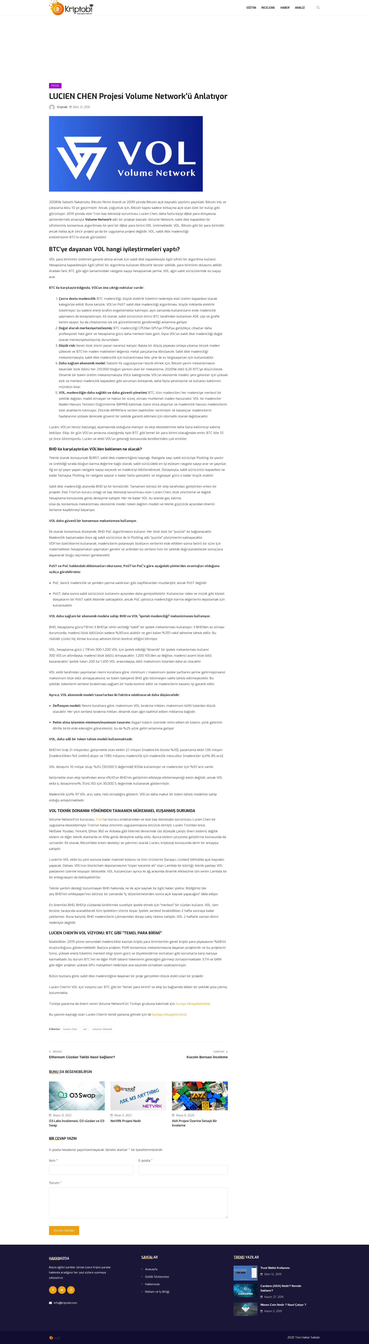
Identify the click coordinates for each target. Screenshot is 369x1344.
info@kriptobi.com (65, 1303)
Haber (285, 8)
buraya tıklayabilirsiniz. (193, 1004)
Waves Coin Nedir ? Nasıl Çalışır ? (283, 1304)
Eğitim (251, 8)
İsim (53, 1160)
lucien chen (70, 1029)
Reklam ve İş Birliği (157, 1292)
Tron (99, 819)
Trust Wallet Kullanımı (275, 1267)
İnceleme (268, 8)
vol (85, 1029)
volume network (102, 1029)
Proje (55, 86)
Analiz (300, 8)
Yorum (55, 1183)
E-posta (145, 1160)
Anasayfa (151, 1269)
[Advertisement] (184, 44)
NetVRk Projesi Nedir (126, 1121)
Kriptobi (62, 107)
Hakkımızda (152, 1284)
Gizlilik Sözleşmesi (157, 1277)
